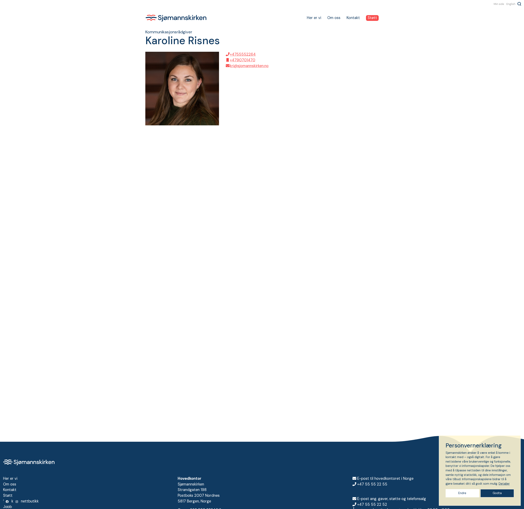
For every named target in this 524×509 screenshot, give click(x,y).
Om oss (333, 17)
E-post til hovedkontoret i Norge (385, 478)
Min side (499, 4)
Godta (497, 493)
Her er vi (314, 17)
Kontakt (353, 17)
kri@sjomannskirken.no (249, 65)
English (510, 4)
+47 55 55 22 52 (372, 504)
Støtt (372, 17)
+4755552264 (243, 54)
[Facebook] (7, 502)
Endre (462, 493)
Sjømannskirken (176, 18)
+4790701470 (242, 60)
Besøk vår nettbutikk (21, 501)
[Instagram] (17, 502)
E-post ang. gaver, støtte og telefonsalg (391, 498)
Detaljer (504, 483)
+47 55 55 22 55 (372, 484)
